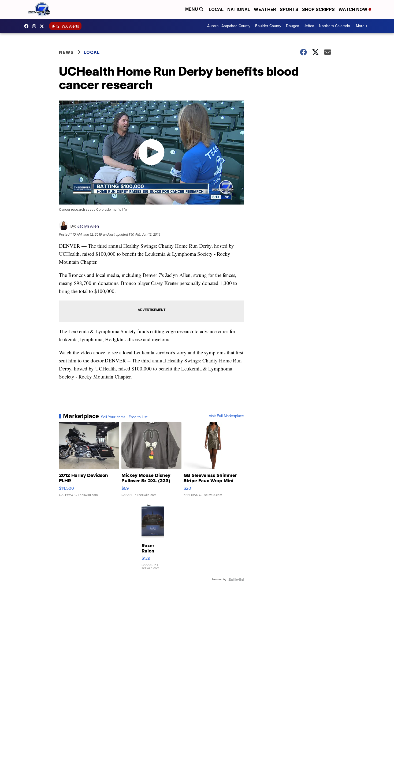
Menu (192, 9)
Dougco (292, 26)
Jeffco (309, 26)
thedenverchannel (35, 26)
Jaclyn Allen (88, 226)
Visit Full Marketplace (226, 416)
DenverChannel (43, 26)
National (238, 9)
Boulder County (268, 26)
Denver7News (27, 26)
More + (361, 26)
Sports (289, 9)
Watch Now (354, 9)
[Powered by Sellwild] (236, 579)
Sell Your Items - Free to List (124, 417)
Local (216, 9)
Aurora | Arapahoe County (228, 26)
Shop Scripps (318, 9)
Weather (265, 9)
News (66, 52)
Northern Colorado (334, 26)
